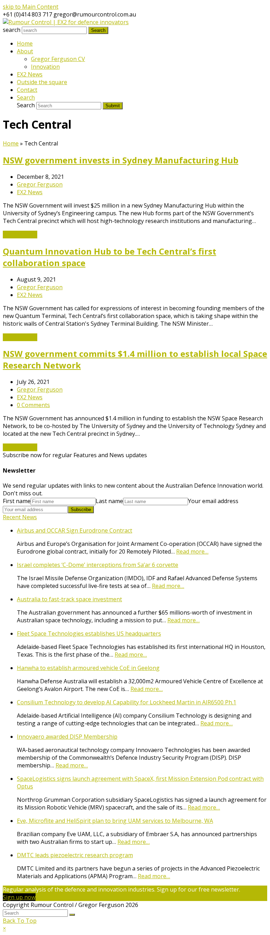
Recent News (20, 517)
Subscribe (81, 509)
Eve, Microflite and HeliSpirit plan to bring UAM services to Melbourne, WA (115, 821)
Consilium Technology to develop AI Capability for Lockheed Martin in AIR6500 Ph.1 (126, 702)
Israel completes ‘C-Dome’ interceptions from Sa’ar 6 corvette (97, 565)
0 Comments (33, 405)
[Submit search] (72, 915)
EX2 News (30, 192)
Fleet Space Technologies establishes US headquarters (89, 633)
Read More (20, 234)
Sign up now (19, 897)
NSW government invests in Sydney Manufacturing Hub (120, 160)
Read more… (192, 551)
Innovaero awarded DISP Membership (67, 736)
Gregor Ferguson (40, 184)
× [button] (4, 928)
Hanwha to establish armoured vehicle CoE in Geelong (88, 668)
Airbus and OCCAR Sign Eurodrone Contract (74, 530)
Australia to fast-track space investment (69, 599)
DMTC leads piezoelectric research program (75, 855)
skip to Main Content (30, 7)
